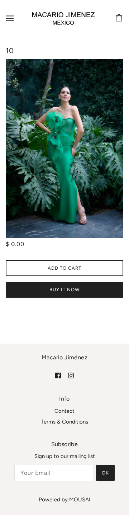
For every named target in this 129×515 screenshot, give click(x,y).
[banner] (63, 18)
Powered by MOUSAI (64, 499)
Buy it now (64, 289)
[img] (58, 375)
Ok (105, 473)
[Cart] (120, 18)
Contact (64, 411)
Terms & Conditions (64, 422)
